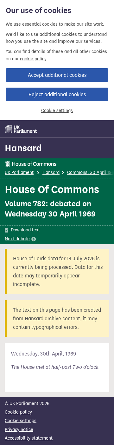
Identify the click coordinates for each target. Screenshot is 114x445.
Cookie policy (18, 412)
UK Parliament (19, 172)
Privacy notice (19, 429)
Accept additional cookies (57, 75)
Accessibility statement (29, 438)
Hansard (23, 148)
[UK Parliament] (21, 129)
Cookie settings (57, 110)
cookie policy (33, 59)
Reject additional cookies (57, 94)
